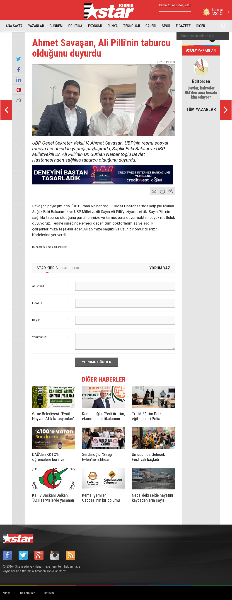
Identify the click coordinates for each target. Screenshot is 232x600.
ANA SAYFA (14, 26)
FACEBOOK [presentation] (70, 268)
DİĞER (200, 26)
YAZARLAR (36, 26)
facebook (146, 70)
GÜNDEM (56, 26)
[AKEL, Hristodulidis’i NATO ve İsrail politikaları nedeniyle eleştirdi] (226, 110)
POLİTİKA (75, 26)
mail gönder (154, 191)
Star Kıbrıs (111, 11)
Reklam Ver (27, 593)
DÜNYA (112, 26)
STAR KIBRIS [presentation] (47, 268)
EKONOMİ (95, 26)
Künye (6, 593)
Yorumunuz (39, 337)
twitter (158, 70)
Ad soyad (38, 286)
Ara (223, 26)
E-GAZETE (183, 26)
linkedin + (169, 70)
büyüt (171, 191)
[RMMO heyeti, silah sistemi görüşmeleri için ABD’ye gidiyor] (6, 110)
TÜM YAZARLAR (201, 109)
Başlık (36, 320)
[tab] (47, 268)
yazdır (162, 191)
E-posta (37, 303)
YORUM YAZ (159, 268)
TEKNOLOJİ (131, 26)
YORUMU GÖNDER (96, 362)
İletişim (49, 593)
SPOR (166, 26)
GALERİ (150, 26)
